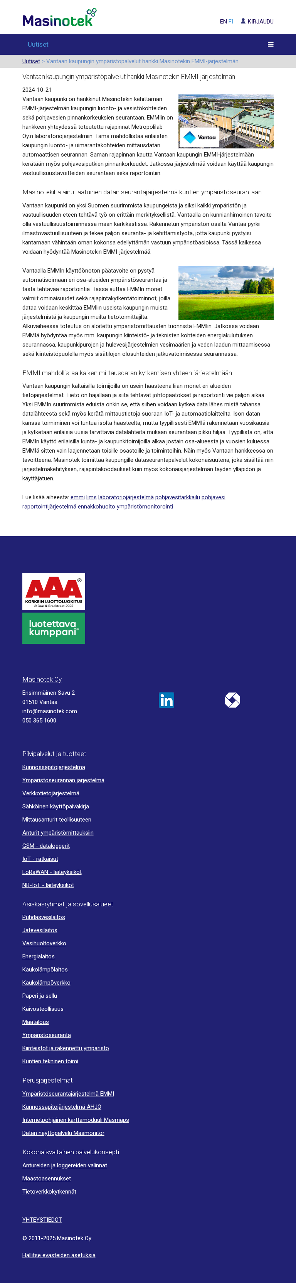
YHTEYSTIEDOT (42, 1219)
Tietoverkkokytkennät (49, 1191)
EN (223, 21)
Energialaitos (38, 956)
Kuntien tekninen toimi (50, 1061)
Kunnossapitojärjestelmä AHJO (61, 1106)
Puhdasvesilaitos (43, 917)
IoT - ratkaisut (40, 858)
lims (91, 497)
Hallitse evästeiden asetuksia (59, 1255)
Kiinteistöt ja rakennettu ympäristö (65, 1048)
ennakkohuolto (96, 506)
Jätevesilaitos (39, 930)
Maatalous (35, 1022)
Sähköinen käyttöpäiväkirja (55, 806)
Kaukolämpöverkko (46, 982)
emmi (78, 497)
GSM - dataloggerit (46, 845)
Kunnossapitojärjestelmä (53, 767)
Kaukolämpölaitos (45, 969)
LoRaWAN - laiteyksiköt (52, 872)
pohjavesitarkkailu (177, 497)
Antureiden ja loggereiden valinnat (64, 1165)
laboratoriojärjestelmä (126, 497)
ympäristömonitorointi (145, 506)
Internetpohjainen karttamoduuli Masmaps (75, 1119)
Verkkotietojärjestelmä (50, 793)
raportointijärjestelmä (49, 506)
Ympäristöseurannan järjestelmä (63, 780)
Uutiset (38, 44)
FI (231, 21)
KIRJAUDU (261, 21)
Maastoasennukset (46, 1178)
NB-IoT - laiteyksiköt (48, 885)
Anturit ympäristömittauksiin (58, 832)
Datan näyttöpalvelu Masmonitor (63, 1133)
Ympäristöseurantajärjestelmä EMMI (68, 1093)
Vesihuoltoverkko (44, 943)
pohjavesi (213, 497)
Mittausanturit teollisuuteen (56, 819)
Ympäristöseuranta (46, 1035)
